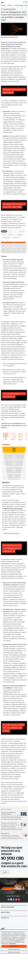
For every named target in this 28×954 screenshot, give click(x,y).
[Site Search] (23, 2)
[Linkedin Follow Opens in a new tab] (14, 900)
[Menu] (26, 2)
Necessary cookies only (14, 949)
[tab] (6, 437)
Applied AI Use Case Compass (13, 508)
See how (5, 872)
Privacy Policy (13, 943)
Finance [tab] (4, 231)
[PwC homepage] (2, 2)
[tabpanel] (14, 279)
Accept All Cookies (14, 946)
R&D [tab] (3, 234)
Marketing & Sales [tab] (6, 237)
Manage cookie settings (14, 952)
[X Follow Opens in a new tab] (11, 900)
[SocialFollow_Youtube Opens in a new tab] (16, 900)
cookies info (17, 940)
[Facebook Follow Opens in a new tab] (8, 900)
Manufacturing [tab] (20, 234)
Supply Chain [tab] (10, 234)
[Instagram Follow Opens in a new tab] (19, 900)
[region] (14, 941)
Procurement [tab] (21, 231)
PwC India (3, 5)
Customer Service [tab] (16, 237)
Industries (10, 5)
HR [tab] (10, 231)
